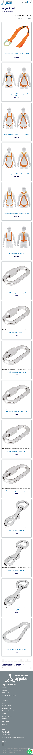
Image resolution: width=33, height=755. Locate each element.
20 (19, 660)
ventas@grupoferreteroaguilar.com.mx (13, 737)
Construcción (5, 692)
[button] (32, 1)
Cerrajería (4, 690)
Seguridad (4, 718)
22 (26, 660)
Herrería (4, 698)
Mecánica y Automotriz (8, 711)
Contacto (4, 727)
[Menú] (30, 2)
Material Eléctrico (6, 708)
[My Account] (23, 2)
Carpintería (4, 687)
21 (22, 660)
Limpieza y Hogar (6, 705)
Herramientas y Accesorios (9, 695)
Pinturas (4, 713)
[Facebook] (3, 744)
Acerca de (4, 724)
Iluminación (5, 700)
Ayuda (3, 729)
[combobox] (16, 668)
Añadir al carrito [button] (16, 60)
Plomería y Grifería (6, 716)
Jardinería (4, 703)
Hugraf (29, 748)
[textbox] (16, 668)
